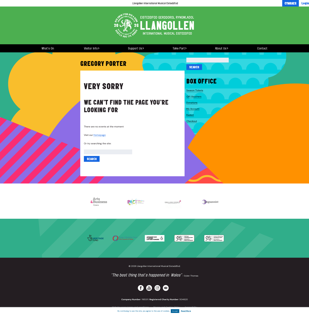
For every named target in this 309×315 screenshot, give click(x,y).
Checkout (191, 121)
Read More (186, 311)
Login (305, 3)
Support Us (135, 48)
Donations (191, 102)
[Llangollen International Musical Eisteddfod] (154, 25)
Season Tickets (194, 90)
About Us (220, 48)
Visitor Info (91, 48)
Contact (262, 48)
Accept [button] (175, 311)
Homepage (99, 135)
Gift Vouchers (193, 96)
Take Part (179, 48)
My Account (192, 108)
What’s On (48, 48)
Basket (190, 115)
